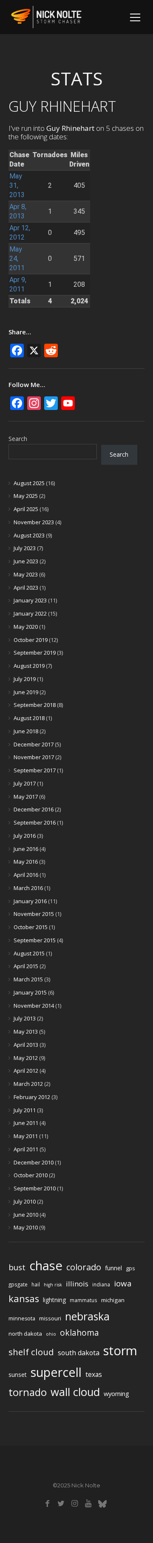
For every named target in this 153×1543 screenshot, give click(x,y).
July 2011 (25, 1110)
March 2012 (28, 1084)
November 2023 (34, 522)
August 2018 (29, 718)
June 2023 (26, 561)
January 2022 (30, 613)
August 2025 (29, 483)
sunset (17, 1375)
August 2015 (29, 953)
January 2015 (30, 992)
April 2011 (26, 1149)
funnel (113, 1268)
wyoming (116, 1393)
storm (120, 1350)
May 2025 (26, 496)
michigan (113, 1300)
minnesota (21, 1318)
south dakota (78, 1352)
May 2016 (26, 861)
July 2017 (25, 783)
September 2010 (35, 1188)
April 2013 (26, 1044)
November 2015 (34, 914)
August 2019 (29, 666)
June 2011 (26, 1123)
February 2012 (32, 1097)
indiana (101, 1284)
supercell (56, 1372)
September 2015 (35, 940)
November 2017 (34, 757)
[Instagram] (74, 1503)
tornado (27, 1392)
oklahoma (79, 1332)
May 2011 (26, 1136)
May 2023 (26, 574)
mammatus (83, 1300)
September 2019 (35, 652)
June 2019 (26, 692)
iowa (123, 1283)
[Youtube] (88, 1503)
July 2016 (25, 835)
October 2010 (31, 1175)
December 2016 (34, 809)
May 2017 (26, 796)
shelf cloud (31, 1352)
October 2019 (31, 640)
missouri (50, 1318)
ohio (51, 1334)
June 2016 (26, 849)
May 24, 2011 (17, 258)
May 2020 (26, 626)
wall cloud (75, 1392)
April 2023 (26, 587)
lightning (54, 1300)
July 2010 (25, 1201)
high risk (53, 1285)
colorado (83, 1267)
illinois (77, 1284)
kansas (23, 1298)
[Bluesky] (102, 1503)
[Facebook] (47, 1503)
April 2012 (26, 1070)
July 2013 (25, 1018)
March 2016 (28, 888)
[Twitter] (61, 1503)
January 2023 (30, 600)
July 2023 (25, 548)
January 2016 (30, 901)
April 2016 (26, 875)
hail (35, 1284)
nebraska (87, 1316)
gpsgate (18, 1284)
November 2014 (34, 1005)
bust (17, 1267)
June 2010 (26, 1214)
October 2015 (31, 927)
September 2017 (35, 770)
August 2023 (29, 535)
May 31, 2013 (17, 185)
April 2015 (26, 966)
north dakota (25, 1333)
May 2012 (26, 1058)
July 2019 (25, 679)
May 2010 (26, 1227)
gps (130, 1268)
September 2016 (35, 822)
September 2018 (35, 705)
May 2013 (26, 1031)
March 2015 (28, 979)
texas (93, 1374)
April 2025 (26, 509)
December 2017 (34, 744)
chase (45, 1265)
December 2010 (34, 1162)
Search (17, 439)
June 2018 (26, 731)
